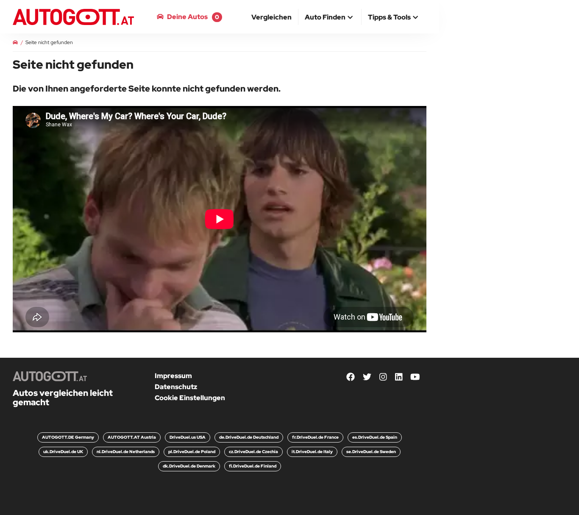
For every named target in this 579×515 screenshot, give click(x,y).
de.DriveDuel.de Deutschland (248, 437)
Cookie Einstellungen (190, 397)
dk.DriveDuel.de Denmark (189, 466)
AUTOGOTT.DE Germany (68, 437)
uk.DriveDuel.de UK (63, 451)
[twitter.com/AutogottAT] (367, 377)
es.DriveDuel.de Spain (374, 437)
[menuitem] (271, 17)
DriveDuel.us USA (188, 437)
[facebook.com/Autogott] (350, 377)
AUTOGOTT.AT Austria (132, 437)
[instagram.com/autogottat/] (383, 377)
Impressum (173, 375)
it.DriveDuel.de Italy (312, 451)
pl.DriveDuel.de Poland (191, 451)
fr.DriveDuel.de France (315, 437)
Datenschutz (176, 386)
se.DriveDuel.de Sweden (371, 451)
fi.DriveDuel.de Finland (252, 466)
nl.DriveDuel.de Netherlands (126, 451)
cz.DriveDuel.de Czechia (253, 451)
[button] (330, 18)
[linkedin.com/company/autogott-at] (399, 377)
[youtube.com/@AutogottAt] (415, 377)
